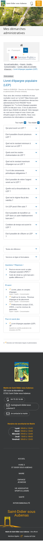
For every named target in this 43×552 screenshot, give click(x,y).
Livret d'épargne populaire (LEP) (25, 69)
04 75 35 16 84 (16, 399)
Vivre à (21, 466)
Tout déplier (32, 123)
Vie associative (22, 489)
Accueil (21, 459)
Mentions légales (13, 536)
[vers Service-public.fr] (23, 57)
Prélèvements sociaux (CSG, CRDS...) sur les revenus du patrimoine (21, 307)
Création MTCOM (29, 536)
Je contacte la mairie (19, 413)
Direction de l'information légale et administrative (22, 343)
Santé (21, 497)
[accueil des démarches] (21, 45)
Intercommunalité (21, 503)
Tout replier (19, 123)
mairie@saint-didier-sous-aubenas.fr (18, 406)
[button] (21, 128)
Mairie (21, 473)
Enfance (22, 481)
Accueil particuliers (11, 64)
